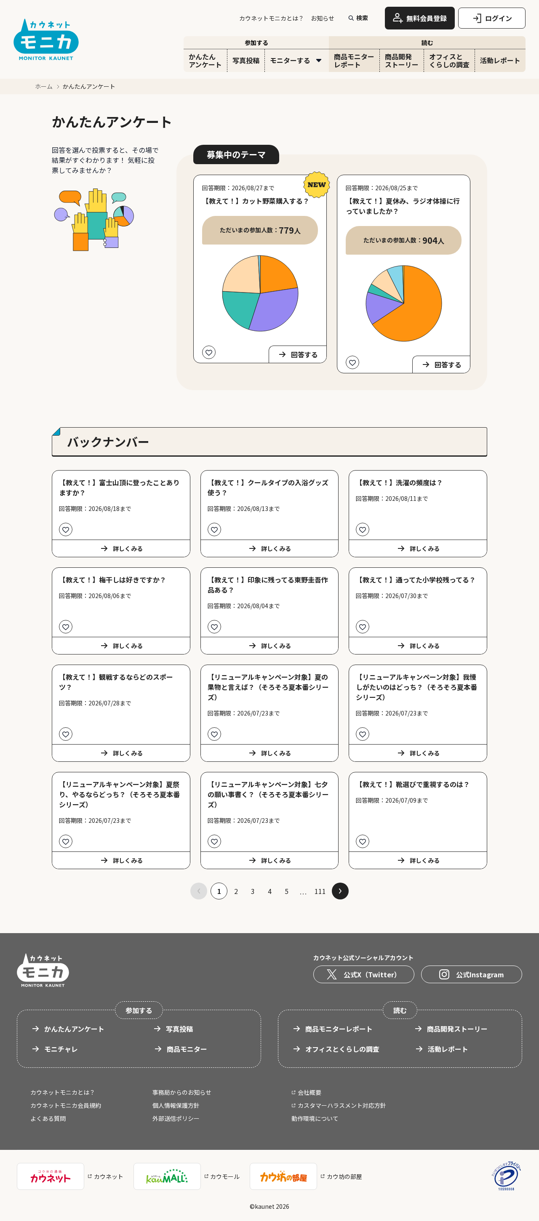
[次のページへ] (340, 891)
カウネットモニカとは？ (271, 18)
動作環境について (315, 1118)
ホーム (44, 86)
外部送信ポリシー (176, 1118)
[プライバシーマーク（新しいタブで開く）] (506, 1176)
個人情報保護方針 (176, 1105)
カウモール (225, 1176)
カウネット (108, 1176)
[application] (260, 293)
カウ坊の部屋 (344, 1176)
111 (320, 891)
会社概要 (309, 1092)
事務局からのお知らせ (181, 1092)
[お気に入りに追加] (209, 352)
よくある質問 (48, 1118)
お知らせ (322, 18)
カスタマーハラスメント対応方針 (342, 1105)
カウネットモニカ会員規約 (65, 1105)
